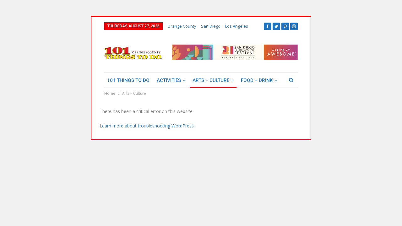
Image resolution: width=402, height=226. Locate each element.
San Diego (210, 26)
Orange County (181, 26)
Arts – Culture (211, 80)
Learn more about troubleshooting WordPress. (147, 126)
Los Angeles (236, 26)
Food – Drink (257, 80)
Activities (169, 80)
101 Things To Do (128, 80)
